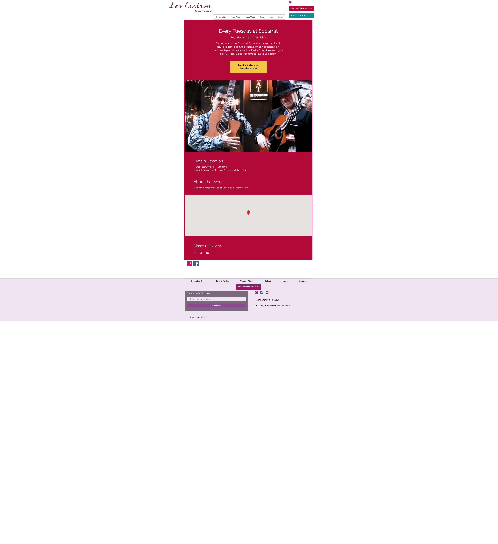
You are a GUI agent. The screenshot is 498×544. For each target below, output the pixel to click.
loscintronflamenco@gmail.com (275, 306)
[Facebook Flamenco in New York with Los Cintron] (261, 292)
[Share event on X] (201, 253)
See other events (248, 68)
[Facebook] (196, 263)
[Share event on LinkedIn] (207, 253)
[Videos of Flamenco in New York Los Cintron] (267, 292)
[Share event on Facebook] (195, 253)
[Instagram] (189, 263)
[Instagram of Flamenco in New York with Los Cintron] (290, 2)
